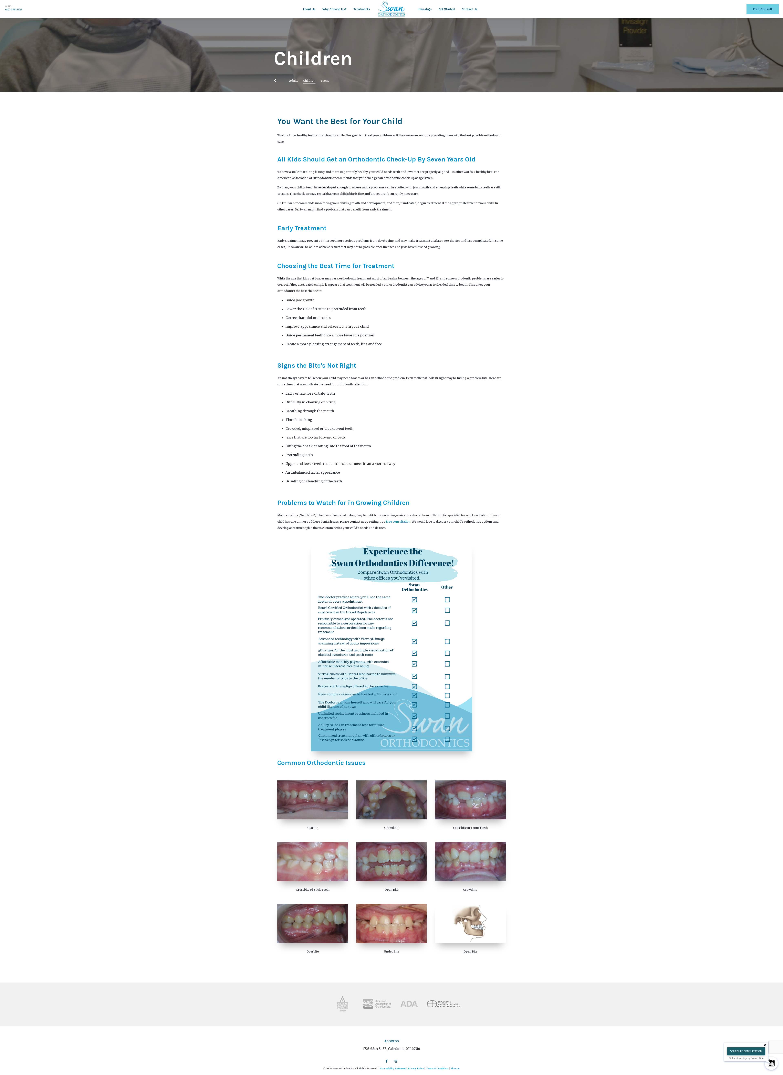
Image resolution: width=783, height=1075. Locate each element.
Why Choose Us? (334, 9)
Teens (324, 80)
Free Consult (762, 9)
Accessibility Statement (393, 1068)
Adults (293, 80)
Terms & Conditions (437, 1068)
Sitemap (455, 1068)
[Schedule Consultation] (771, 1063)
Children (309, 80)
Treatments (361, 9)
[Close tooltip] (764, 1045)
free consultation (398, 521)
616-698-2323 (13, 9)
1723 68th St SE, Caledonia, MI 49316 (391, 1049)
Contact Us (469, 9)
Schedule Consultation (746, 1051)
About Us (309, 9)
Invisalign (425, 9)
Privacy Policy (416, 1068)
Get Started (447, 9)
